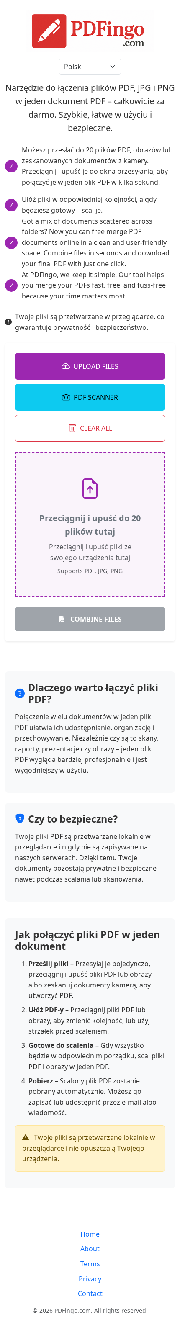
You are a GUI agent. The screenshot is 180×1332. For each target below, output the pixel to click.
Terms (90, 1263)
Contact (90, 1293)
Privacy (90, 1278)
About (90, 1248)
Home (90, 1234)
